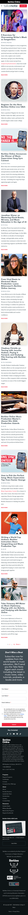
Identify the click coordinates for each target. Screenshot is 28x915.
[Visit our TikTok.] (20, 734)
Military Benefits (7, 808)
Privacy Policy (16, 911)
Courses (5, 782)
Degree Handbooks (8, 813)
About (4, 789)
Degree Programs (7, 777)
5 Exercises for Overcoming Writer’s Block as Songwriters (14, 37)
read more (4, 75)
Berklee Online (6, 110)
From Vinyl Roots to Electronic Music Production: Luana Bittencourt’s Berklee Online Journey (11, 284)
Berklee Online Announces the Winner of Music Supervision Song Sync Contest (14, 157)
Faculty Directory (7, 791)
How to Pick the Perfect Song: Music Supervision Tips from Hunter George (13, 477)
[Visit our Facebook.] (7, 734)
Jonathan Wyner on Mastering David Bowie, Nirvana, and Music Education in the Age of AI (14, 218)
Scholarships (6, 796)
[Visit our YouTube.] (14, 734)
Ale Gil (4, 426)
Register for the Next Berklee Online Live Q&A (13, 105)
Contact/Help (6, 801)
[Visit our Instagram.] (10, 734)
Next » (18, 644)
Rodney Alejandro (7, 42)
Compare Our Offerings (9, 784)
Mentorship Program (8, 810)
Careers (5, 798)
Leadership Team (7, 794)
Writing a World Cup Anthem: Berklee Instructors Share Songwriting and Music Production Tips (12, 542)
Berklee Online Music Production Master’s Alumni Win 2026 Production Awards (11, 420)
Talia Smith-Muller (7, 362)
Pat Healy (5, 225)
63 (14, 644)
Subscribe (23, 6)
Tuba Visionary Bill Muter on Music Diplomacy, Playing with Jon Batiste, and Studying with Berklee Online (14, 608)
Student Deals (6, 806)
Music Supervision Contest (9, 491)
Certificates (6, 779)
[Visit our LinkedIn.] (17, 734)
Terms (10, 911)
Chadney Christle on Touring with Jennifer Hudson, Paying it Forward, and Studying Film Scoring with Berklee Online (13, 354)
